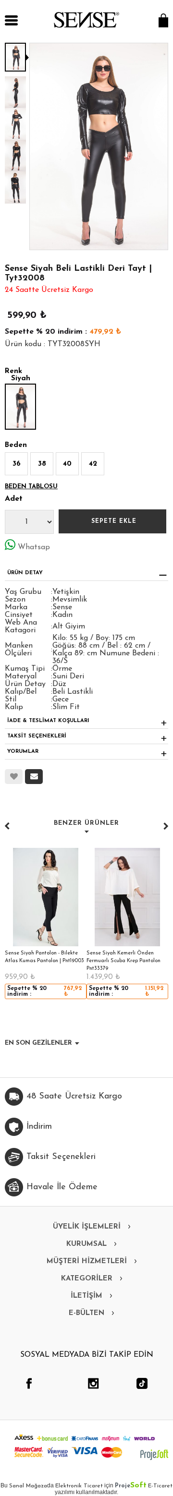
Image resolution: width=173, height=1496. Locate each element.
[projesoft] (154, 1454)
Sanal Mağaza (28, 1486)
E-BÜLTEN (86, 1313)
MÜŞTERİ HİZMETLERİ (87, 1261)
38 (42, 464)
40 (67, 464)
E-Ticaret (160, 1486)
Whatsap (34, 547)
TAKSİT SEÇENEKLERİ (36, 736)
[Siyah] (20, 407)
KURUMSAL (86, 1244)
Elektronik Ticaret (79, 1486)
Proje (131, 1486)
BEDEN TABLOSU (31, 486)
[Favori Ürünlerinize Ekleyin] (14, 776)
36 (16, 464)
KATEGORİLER (86, 1278)
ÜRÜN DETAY (25, 573)
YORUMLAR (22, 751)
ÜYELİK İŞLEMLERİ (87, 1227)
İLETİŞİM (86, 1296)
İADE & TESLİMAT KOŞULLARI (48, 721)
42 (93, 464)
